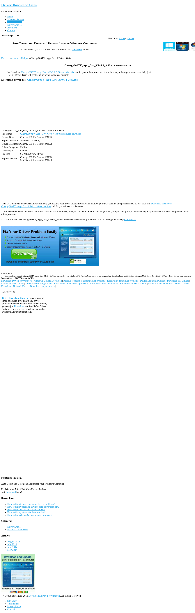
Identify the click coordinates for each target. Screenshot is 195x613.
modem (14, 58)
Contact (11, 30)
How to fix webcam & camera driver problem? (29, 515)
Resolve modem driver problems (122, 280)
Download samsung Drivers (38, 283)
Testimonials (13, 603)
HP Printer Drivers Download (104, 283)
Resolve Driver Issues (17, 529)
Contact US (130, 219)
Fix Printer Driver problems (133, 283)
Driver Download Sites (19, 5)
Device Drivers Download (152, 280)
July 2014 (12, 544)
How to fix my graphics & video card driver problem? (33, 506)
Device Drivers (14, 22)
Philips (24, 58)
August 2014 (13, 541)
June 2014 (12, 547)
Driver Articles (14, 25)
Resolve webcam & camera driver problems (84, 280)
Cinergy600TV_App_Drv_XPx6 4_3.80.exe (52, 79)
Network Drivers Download (26, 286)
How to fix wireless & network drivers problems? (31, 504)
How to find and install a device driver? (26, 509)
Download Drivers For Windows (44, 595)
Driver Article (14, 527)
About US (12, 27)
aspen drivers (48, 286)
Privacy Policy (14, 606)
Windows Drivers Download (48, 280)
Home (10, 16)
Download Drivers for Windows (16, 280)
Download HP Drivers (178, 280)
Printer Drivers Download (160, 283)
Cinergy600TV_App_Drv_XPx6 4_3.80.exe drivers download (50, 133)
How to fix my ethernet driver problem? (26, 512)
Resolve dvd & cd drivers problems (71, 283)
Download (77, 49)
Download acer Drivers (12, 283)
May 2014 (12, 550)
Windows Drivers (15, 19)
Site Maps (12, 601)
